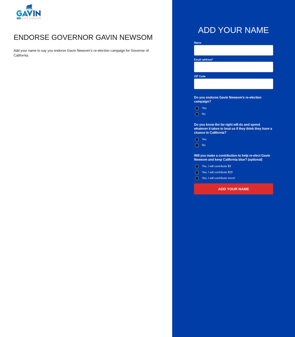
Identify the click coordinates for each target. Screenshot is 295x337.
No (203, 113)
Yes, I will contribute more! (218, 178)
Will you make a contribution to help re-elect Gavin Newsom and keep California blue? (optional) (232, 157)
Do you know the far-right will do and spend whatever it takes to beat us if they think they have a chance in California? (233, 128)
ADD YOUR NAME (233, 189)
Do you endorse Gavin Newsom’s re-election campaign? (227, 99)
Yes (204, 108)
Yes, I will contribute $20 (217, 172)
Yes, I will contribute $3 (216, 166)
